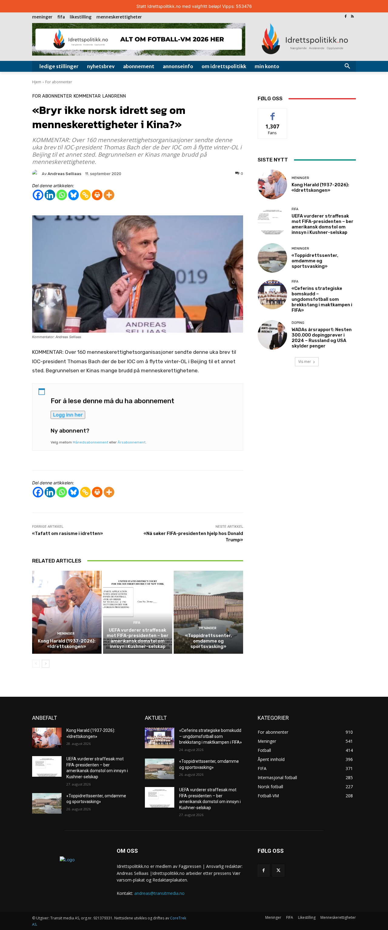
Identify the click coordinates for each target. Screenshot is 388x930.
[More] (109, 195)
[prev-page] (36, 664)
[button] (347, 66)
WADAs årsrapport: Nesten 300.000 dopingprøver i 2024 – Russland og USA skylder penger (322, 338)
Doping (298, 322)
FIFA (136, 622)
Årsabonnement (132, 442)
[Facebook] (345, 16)
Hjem (36, 82)
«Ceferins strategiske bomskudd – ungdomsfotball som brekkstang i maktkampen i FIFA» (322, 299)
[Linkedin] (50, 195)
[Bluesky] (73, 195)
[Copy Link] (85, 195)
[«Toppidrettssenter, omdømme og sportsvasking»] (208, 612)
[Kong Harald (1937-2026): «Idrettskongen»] (67, 612)
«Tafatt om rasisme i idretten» (67, 533)
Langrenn (114, 96)
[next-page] (45, 664)
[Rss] (352, 16)
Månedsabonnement (90, 442)
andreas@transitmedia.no (159, 893)
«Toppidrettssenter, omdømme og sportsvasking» (208, 641)
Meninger (66, 633)
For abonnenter (58, 82)
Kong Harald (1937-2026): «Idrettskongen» (66, 643)
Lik (272, 113)
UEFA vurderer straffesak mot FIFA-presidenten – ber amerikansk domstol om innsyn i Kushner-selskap (138, 638)
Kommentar (87, 96)
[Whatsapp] (61, 195)
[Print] (97, 195)
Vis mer (304, 361)
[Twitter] (278, 870)
